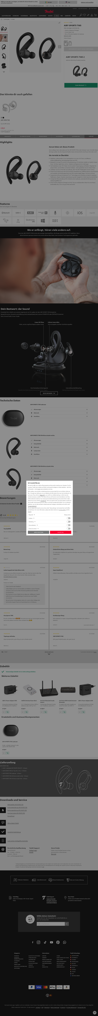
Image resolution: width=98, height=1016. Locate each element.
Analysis (30, 518)
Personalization (32, 525)
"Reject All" (42, 495)
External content (33, 528)
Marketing (31, 521)
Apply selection (38, 532)
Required (31, 514)
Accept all (61, 532)
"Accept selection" (32, 506)
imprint (29, 511)
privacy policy (62, 509)
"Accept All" (43, 500)
